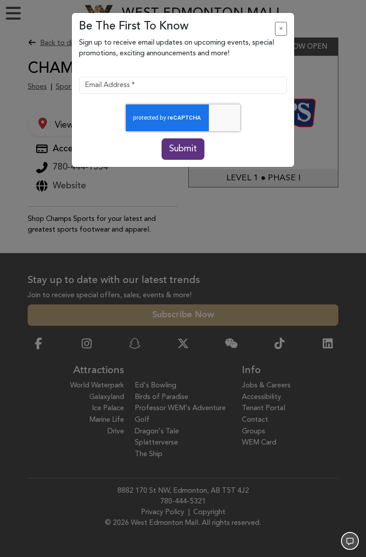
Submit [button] (183, 149)
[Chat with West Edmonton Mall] (350, 541)
